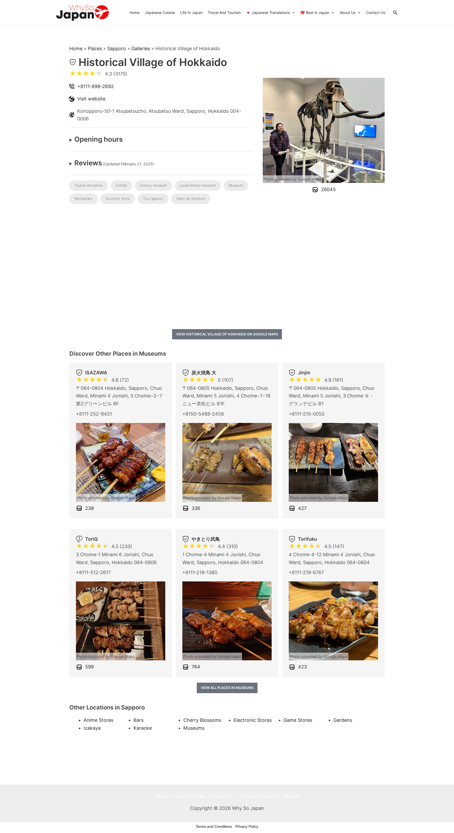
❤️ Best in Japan (314, 12)
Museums (193, 728)
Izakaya (92, 728)
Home (135, 12)
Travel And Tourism (224, 12)
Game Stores (297, 720)
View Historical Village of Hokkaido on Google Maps (227, 334)
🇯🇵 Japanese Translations (268, 12)
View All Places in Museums (227, 688)
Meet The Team (190, 796)
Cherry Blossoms (202, 720)
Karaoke (142, 728)
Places (95, 48)
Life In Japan (191, 12)
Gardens (342, 720)
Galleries (140, 48)
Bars (138, 720)
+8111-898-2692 (95, 86)
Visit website (91, 98)
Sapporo (116, 48)
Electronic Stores (253, 720)
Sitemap (291, 796)
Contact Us (375, 12)
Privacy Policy (222, 796)
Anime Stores (98, 720)
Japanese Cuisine (160, 12)
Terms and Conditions (259, 796)
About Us (347, 12)
